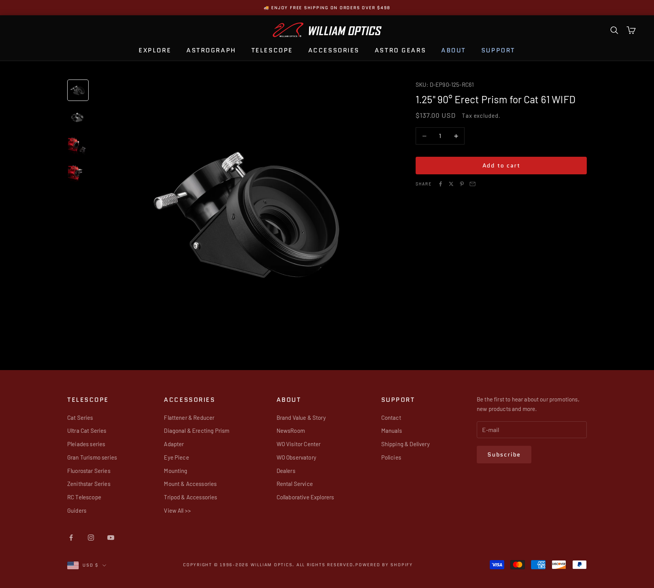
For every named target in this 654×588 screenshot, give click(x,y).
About (453, 50)
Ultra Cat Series (87, 430)
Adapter (174, 443)
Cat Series (80, 417)
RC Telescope (84, 497)
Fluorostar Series (88, 470)
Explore (155, 50)
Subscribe (504, 454)
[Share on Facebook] (440, 184)
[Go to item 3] (78, 145)
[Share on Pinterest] (462, 184)
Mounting (175, 470)
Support (498, 50)
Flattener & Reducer (189, 417)
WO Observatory (296, 457)
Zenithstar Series (88, 483)
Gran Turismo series (92, 457)
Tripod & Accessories (190, 497)
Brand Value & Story (301, 417)
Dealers (286, 470)
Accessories (333, 50)
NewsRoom (291, 430)
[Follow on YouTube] (111, 537)
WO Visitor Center (299, 443)
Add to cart (501, 165)
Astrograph (211, 50)
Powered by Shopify (384, 565)
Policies (391, 457)
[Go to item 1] (78, 90)
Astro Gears (400, 50)
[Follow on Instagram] (91, 537)
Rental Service (295, 483)
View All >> (177, 510)
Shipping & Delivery (405, 443)
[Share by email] (472, 184)
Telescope (272, 50)
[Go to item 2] (78, 117)
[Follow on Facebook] (71, 537)
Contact (391, 417)
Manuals (391, 430)
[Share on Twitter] (451, 184)
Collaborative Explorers (305, 497)
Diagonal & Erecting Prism (196, 430)
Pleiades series (86, 443)
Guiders (76, 510)
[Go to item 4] (78, 173)
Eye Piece (176, 457)
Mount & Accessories (190, 483)
